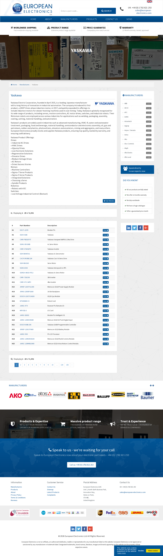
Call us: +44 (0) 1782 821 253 (81, 464)
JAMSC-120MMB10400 (27, 344)
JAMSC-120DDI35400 (26, 320)
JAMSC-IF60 (24, 334)
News (129, 19)
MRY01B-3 (23, 310)
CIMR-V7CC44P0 (25, 282)
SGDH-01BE (24, 235)
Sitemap (50, 489)
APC (125, 112)
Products (91, 19)
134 (62, 365)
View (105, 230)
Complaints (51, 495)
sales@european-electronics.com (143, 11)
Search (108, 10)
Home (33, 19)
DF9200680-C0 (24, 301)
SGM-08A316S (24, 263)
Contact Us (112, 19)
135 (67, 365)
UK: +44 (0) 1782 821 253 (140, 7)
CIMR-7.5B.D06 (25, 277)
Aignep (126, 126)
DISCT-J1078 (24, 230)
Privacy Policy (16, 495)
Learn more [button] (121, 553)
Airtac (126, 135)
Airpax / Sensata (129, 130)
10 (52, 365)
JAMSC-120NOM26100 (27, 339)
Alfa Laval (127, 157)
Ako (125, 139)
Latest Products (53, 492)
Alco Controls (129, 144)
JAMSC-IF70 (24, 306)
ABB (125, 103)
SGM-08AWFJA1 (25, 254)
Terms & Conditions (18, 497)
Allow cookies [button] (153, 551)
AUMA (126, 117)
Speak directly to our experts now (137, 169)
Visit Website (109, 201)
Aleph (126, 148)
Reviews (14, 500)
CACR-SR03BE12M (26, 258)
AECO (126, 108)
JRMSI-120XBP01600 (26, 292)
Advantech (128, 121)
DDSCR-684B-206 (25, 325)
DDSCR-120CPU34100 (27, 296)
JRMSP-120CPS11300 (27, 287)
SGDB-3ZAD (24, 268)
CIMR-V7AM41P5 (25, 249)
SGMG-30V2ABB (25, 244)
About (48, 19)
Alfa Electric (128, 153)
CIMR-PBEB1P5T (25, 240)
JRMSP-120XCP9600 (26, 329)
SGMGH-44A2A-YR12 (26, 273)
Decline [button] (141, 551)
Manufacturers (69, 19)
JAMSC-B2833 (24, 315)
